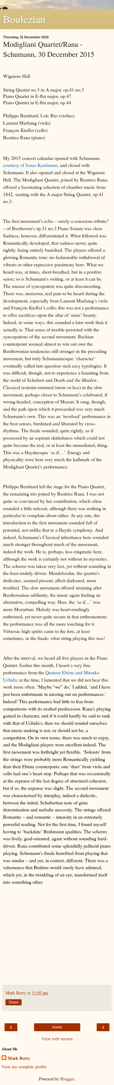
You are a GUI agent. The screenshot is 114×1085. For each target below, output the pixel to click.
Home (57, 1027)
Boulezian (24, 19)
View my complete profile (24, 1066)
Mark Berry (19, 1058)
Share (14, 1002)
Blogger (67, 1079)
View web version (57, 1039)
